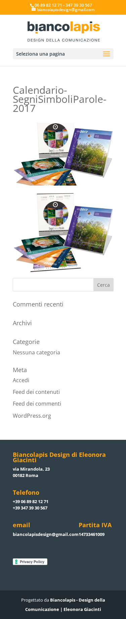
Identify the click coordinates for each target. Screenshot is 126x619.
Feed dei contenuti (36, 392)
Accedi (21, 380)
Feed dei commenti (37, 403)
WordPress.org (32, 415)
